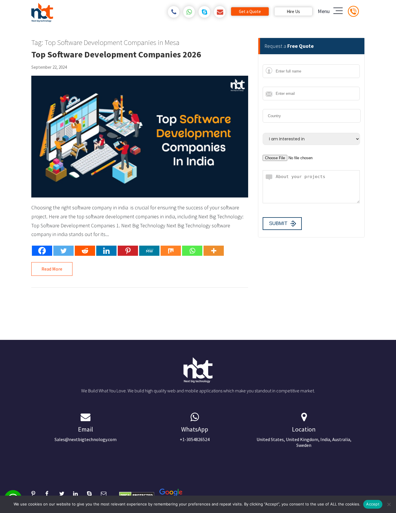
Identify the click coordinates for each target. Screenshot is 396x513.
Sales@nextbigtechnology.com (86, 433)
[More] (214, 251)
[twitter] (66, 493)
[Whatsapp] (192, 251)
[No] (389, 504)
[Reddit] (85, 251)
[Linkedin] (106, 251)
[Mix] (171, 251)
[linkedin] (80, 493)
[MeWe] (149, 251)
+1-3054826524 (195, 433)
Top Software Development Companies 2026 (116, 54)
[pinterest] (38, 493)
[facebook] (52, 493)
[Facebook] (42, 251)
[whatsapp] (189, 12)
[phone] (173, 12)
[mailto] (220, 12)
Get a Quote (250, 11)
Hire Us (293, 11)
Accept (372, 504)
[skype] (204, 12)
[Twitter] (63, 251)
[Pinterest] (128, 251)
